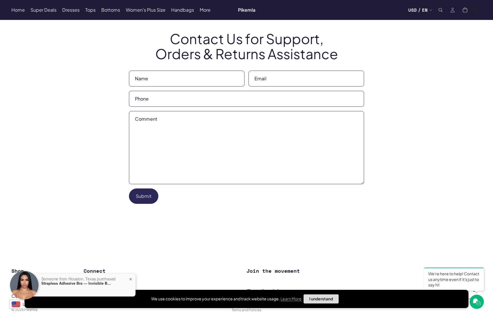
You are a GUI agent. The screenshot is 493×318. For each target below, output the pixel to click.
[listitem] (205, 10)
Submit (143, 196)
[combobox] (23, 304)
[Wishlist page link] (475, 10)
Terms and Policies (246, 310)
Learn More (291, 298)
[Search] (440, 10)
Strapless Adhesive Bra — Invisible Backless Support (77, 282)
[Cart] (465, 10)
